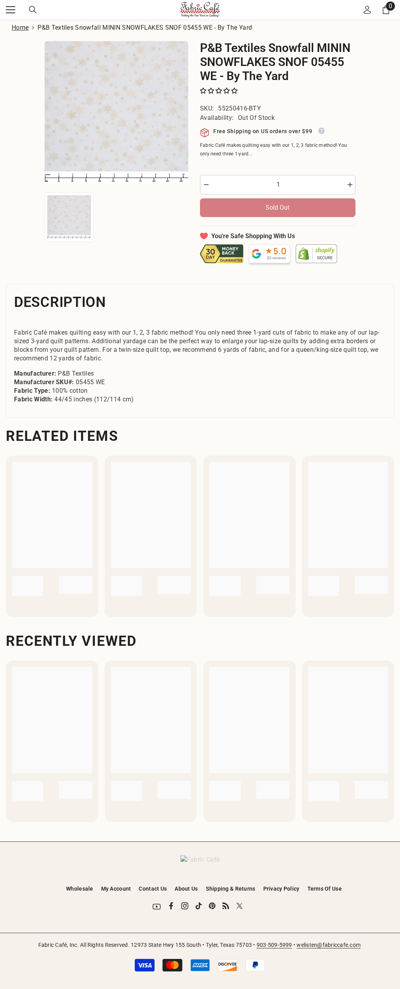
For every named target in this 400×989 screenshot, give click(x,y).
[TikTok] (198, 906)
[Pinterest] (212, 906)
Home (20, 27)
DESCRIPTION (60, 302)
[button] (219, 90)
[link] (27, 586)
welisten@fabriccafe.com (328, 945)
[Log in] (367, 9)
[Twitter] (239, 906)
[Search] (33, 9)
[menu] (10, 9)
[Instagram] (185, 906)
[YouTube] (156, 906)
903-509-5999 (274, 945)
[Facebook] (171, 906)
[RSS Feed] (226, 906)
